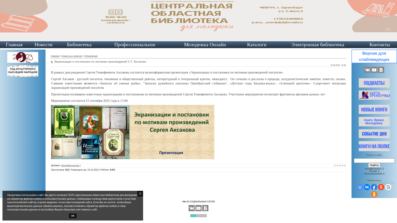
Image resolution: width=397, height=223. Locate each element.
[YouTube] (374, 72)
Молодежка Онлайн (205, 44)
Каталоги (257, 44)
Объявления (91, 56)
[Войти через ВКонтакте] (367, 187)
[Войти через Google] (388, 187)
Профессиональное (134, 44)
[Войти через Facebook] (374, 187)
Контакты (379, 44)
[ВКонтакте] (367, 72)
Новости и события (72, 56)
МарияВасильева (70, 165)
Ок (72, 216)
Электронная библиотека (317, 44)
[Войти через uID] (360, 187)
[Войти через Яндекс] (381, 187)
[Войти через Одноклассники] (374, 194)
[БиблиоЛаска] (381, 72)
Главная (14, 44)
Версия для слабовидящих (374, 56)
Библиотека (79, 44)
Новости (44, 44)
